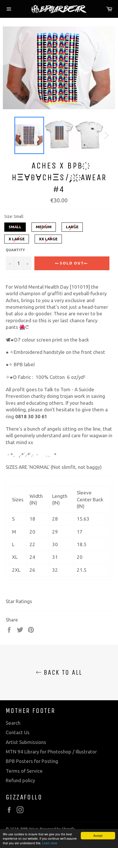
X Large (17, 238)
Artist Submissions (26, 742)
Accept (98, 835)
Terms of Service (24, 771)
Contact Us (18, 732)
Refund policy (20, 780)
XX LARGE (48, 238)
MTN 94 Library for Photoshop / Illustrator (51, 751)
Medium (44, 225)
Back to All (62, 672)
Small (15, 225)
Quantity (15, 250)
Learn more (49, 843)
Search (13, 723)
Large (72, 225)
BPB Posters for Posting (32, 761)
